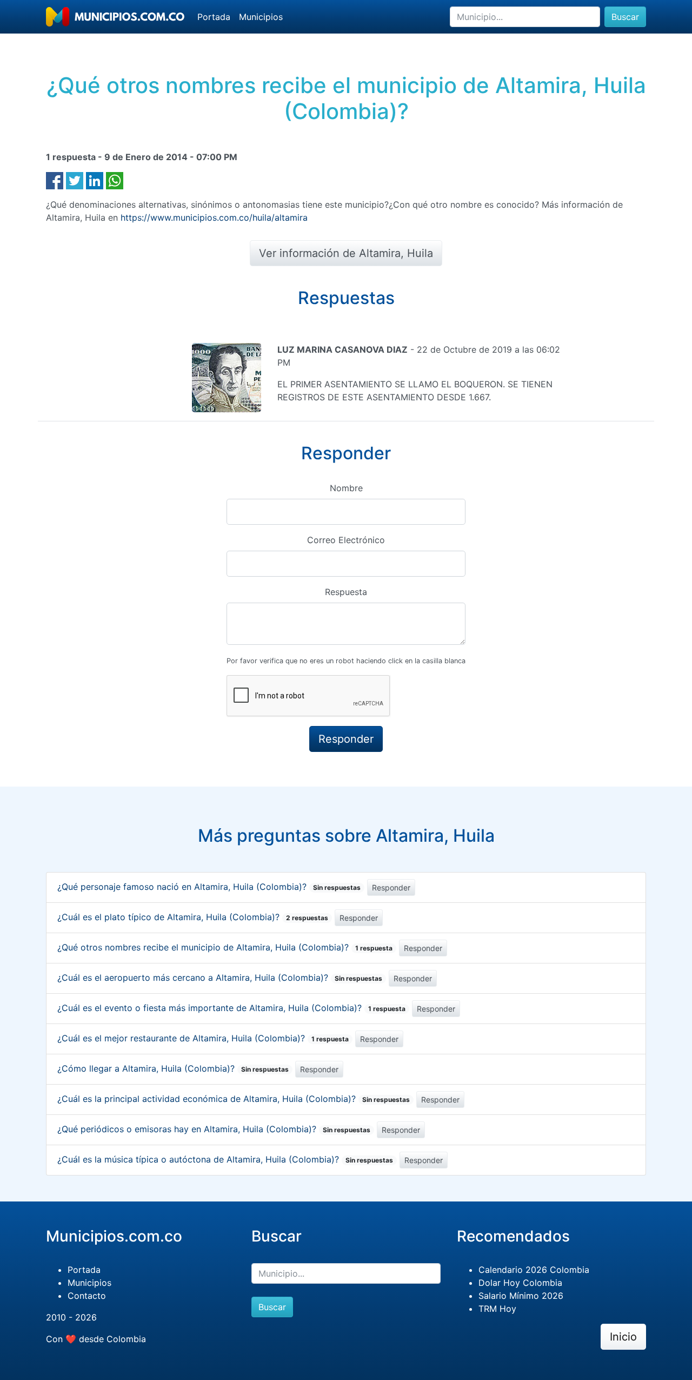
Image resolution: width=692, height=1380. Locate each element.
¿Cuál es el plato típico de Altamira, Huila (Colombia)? (192, 917)
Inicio (623, 1336)
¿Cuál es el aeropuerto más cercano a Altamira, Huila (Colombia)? (219, 977)
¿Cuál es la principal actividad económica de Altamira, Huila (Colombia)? (233, 1098)
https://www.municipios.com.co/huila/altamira (214, 217)
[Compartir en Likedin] (94, 179)
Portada (213, 16)
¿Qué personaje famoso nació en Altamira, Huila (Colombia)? (209, 886)
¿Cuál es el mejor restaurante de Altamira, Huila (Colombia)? (203, 1038)
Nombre (346, 488)
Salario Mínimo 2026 (520, 1295)
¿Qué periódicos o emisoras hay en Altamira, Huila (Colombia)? (213, 1129)
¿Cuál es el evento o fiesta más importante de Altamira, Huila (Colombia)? (231, 1007)
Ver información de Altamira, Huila (346, 253)
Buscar (625, 16)
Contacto (87, 1295)
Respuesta (346, 591)
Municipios (261, 16)
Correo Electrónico (346, 539)
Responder (391, 887)
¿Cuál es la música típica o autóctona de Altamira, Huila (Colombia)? (225, 1159)
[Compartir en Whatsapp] (114, 179)
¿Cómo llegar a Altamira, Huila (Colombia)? (173, 1068)
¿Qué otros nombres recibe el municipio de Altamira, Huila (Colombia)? (224, 947)
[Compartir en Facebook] (54, 179)
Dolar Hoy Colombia (520, 1282)
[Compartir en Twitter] (74, 179)
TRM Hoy (497, 1308)
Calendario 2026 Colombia (533, 1269)
